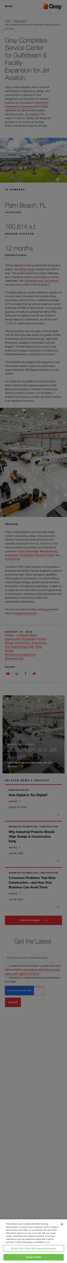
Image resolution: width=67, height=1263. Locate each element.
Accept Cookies (33, 1257)
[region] (33, 1241)
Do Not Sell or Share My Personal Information (33, 1248)
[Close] (62, 1224)
